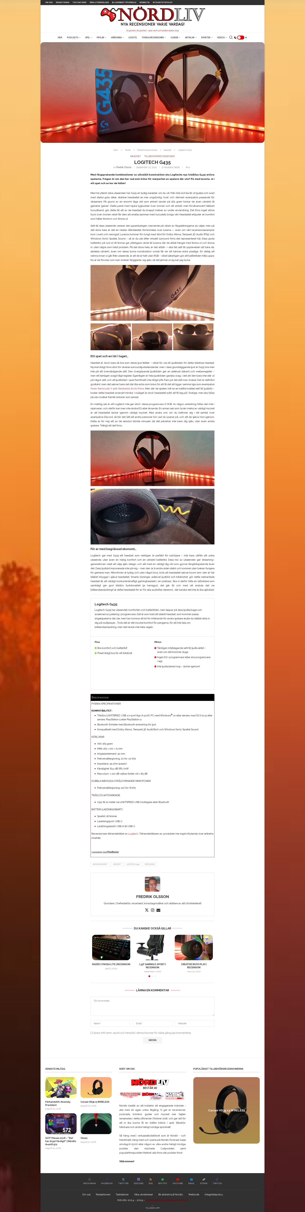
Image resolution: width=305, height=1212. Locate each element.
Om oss (49, 2)
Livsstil (133, 37)
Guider (174, 37)
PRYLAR (100, 37)
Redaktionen (62, 2)
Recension (150, 864)
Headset (167, 150)
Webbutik (144, 2)
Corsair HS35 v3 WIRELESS (95, 1102)
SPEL (87, 37)
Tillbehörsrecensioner (147, 150)
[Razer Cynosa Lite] (111, 947)
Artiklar (189, 37)
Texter (128, 150)
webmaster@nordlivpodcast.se (167, 1200)
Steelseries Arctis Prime (131, 388)
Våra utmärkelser (99, 2)
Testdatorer (79, 2)
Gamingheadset (100, 864)
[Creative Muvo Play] (194, 947)
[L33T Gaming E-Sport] (152, 947)
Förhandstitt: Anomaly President (58, 1103)
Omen (84, 1138)
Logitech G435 (132, 864)
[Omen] (96, 1123)
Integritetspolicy (162, 2)
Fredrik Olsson (123, 167)
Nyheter (205, 37)
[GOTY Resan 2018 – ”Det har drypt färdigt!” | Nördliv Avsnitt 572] (61, 1123)
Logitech (133, 833)
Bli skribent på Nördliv (124, 2)
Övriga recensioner (153, 37)
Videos (221, 37)
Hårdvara (116, 37)
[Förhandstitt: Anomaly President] (61, 1087)
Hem (60, 37)
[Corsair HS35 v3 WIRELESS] (96, 1087)
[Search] (230, 37)
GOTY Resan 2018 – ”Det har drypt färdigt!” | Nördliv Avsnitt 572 (60, 1141)
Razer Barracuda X (101, 388)
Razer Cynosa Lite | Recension (111, 964)
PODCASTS (72, 37)
